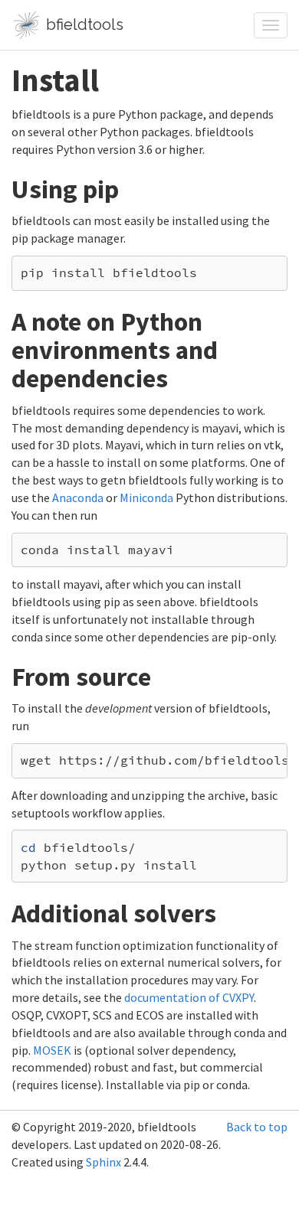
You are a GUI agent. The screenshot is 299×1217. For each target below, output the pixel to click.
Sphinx (103, 1162)
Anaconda (78, 497)
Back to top (257, 1126)
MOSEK (52, 1050)
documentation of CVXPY (189, 997)
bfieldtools (82, 24)
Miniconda (146, 497)
